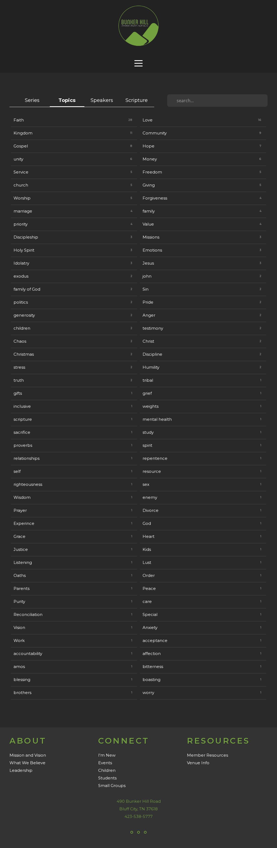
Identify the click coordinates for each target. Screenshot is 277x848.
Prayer (20, 510)
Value (148, 224)
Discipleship (26, 237)
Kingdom (23, 133)
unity (18, 159)
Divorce (151, 510)
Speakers (102, 100)
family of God (27, 289)
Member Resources (207, 755)
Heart (148, 536)
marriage (23, 211)
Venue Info (198, 762)
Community (155, 133)
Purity (19, 601)
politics (21, 302)
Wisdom (22, 497)
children (22, 328)
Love (148, 120)
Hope (148, 146)
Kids (147, 549)
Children (107, 770)
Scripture (137, 100)
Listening (23, 562)
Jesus (148, 263)
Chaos (20, 341)
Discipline (152, 354)
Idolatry (21, 263)
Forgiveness (155, 198)
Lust (147, 562)
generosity (24, 315)
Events (105, 762)
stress (19, 367)
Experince (24, 523)
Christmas (24, 354)
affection (152, 653)
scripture (23, 419)
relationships (26, 458)
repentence (155, 458)
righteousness (28, 484)
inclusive (22, 406)
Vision (19, 627)
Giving (149, 185)
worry (148, 692)
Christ (148, 341)
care (147, 601)
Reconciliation (28, 614)
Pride (148, 302)
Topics (66, 100)
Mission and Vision (27, 755)
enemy (150, 497)
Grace (19, 536)
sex (146, 484)
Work (19, 640)
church (21, 185)
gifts (18, 393)
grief (147, 393)
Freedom (152, 172)
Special (150, 614)
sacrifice (22, 432)
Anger (149, 315)
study (148, 432)
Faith (19, 120)
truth (19, 380)
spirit (147, 445)
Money (150, 159)
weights (151, 406)
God (147, 523)
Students (107, 777)
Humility (151, 367)
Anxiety (150, 627)
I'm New (107, 755)
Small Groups (112, 785)
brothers (22, 692)
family (149, 211)
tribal (148, 380)
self (17, 471)
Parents (21, 588)
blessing (22, 679)
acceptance (155, 640)
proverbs (23, 445)
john (147, 276)
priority (21, 224)
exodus (21, 276)
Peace (149, 588)
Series (32, 100)
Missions (151, 237)
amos (19, 666)
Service (21, 172)
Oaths (20, 575)
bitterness (153, 666)
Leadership (20, 770)
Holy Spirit (24, 250)
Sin (146, 289)
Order (149, 575)
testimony (153, 328)
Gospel (21, 146)
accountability (28, 653)
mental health (157, 419)
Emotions (152, 250)
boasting (151, 679)
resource (152, 471)
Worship (22, 198)
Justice (21, 549)
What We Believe (27, 762)
